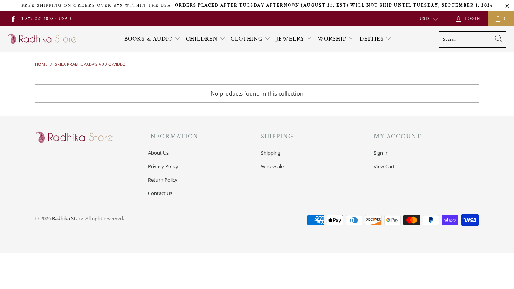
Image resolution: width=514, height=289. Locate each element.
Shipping (270, 152)
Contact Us (160, 193)
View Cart (384, 166)
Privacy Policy (163, 166)
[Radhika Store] (42, 39)
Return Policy (163, 179)
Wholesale (272, 166)
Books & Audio (148, 39)
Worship (333, 39)
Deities (373, 39)
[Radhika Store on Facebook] (12, 18)
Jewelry (291, 39)
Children (202, 39)
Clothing (248, 39)
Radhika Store (67, 218)
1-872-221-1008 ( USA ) (46, 18)
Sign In (381, 152)
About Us (158, 152)
